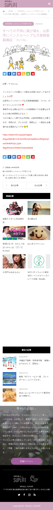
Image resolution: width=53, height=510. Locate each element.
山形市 (10, 178)
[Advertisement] (26, 317)
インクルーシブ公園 (25, 175)
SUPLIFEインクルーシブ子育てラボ (18, 24)
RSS (34, 494)
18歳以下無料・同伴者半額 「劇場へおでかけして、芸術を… (34, 362)
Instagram (29, 494)
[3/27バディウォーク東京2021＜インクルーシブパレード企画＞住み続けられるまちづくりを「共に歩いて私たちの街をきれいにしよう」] (39, 261)
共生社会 (40, 175)
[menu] (49, 4)
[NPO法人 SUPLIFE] (17, 3)
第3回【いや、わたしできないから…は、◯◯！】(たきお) (14, 247)
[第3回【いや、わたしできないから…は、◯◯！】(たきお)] (14, 233)
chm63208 (15, 167)
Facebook (24, 494)
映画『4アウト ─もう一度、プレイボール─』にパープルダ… (34, 378)
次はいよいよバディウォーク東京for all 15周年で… (34, 394)
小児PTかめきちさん (11, 272)
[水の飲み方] (39, 208)
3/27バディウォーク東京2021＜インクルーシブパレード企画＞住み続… (38, 275)
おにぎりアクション (36, 243)
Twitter (19, 494)
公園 (34, 175)
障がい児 (17, 178)
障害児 (23, 178)
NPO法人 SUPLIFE (32, 506)
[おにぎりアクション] (39, 233)
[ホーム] (3, 11)
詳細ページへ (26, 461)
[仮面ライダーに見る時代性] (14, 208)
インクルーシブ (11, 175)
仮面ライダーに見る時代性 (13, 220)
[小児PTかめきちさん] (14, 261)
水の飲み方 (32, 218)
